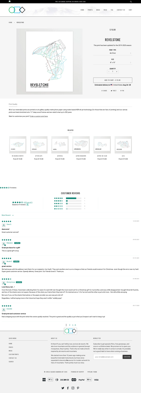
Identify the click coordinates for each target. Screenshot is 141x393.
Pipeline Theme (92, 372)
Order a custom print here (39, 116)
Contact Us (121, 10)
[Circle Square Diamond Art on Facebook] (67, 388)
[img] (6, 221)
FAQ (112, 10)
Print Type (112, 50)
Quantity (113, 69)
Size (112, 59)
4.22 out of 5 (28, 202)
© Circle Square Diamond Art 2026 (55, 372)
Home (82, 10)
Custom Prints (14, 354)
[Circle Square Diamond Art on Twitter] (62, 388)
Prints (90, 10)
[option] (49, 61)
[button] (5, 188)
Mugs (98, 10)
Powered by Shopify (77, 372)
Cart (130, 10)
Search (11, 362)
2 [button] (69, 325)
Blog (105, 10)
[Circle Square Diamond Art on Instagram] (72, 388)
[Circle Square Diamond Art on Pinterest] (78, 388)
